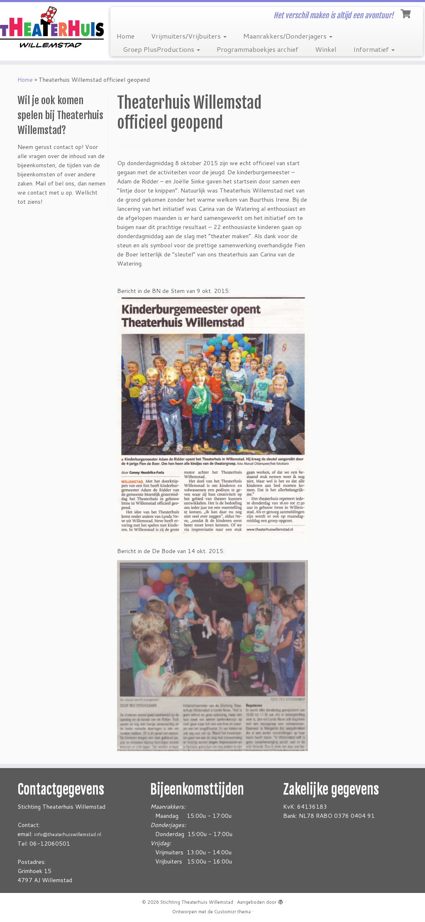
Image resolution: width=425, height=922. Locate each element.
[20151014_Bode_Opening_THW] (212, 655)
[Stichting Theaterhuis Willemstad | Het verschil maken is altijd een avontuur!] (50, 27)
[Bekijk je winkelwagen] (407, 12)
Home (125, 36)
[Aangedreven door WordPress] (280, 900)
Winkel (326, 49)
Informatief (372, 49)
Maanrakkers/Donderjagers (285, 36)
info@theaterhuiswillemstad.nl (67, 834)
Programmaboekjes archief (257, 49)
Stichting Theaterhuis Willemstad (196, 902)
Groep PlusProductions (159, 49)
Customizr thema (232, 911)
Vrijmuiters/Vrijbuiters (186, 36)
